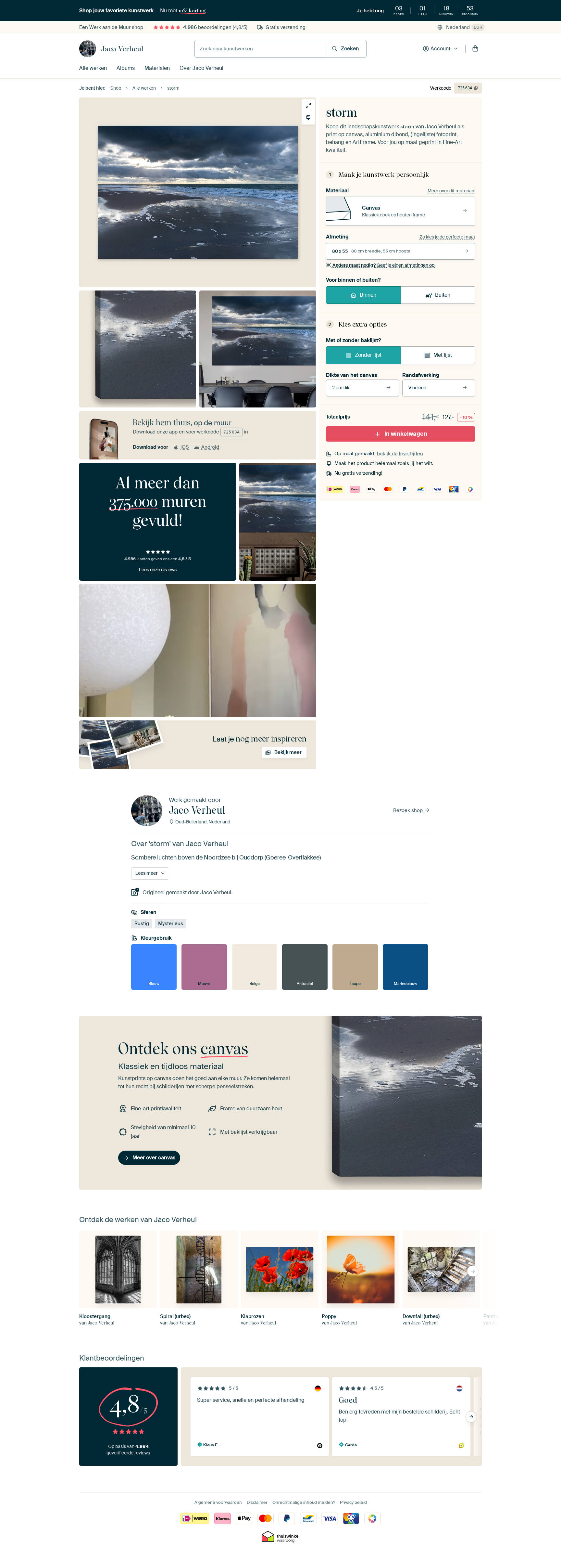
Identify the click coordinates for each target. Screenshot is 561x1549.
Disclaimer (257, 1502)
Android (210, 447)
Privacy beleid (353, 1502)
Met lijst (442, 355)
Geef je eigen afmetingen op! (383, 265)
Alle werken (93, 68)
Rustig (141, 923)
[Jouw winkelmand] (475, 48)
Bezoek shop (408, 810)
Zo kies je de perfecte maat (447, 237)
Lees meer (146, 873)
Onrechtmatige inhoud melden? (303, 1502)
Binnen (368, 294)
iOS (185, 447)
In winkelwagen (405, 434)
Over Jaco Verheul (201, 68)
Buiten (442, 294)
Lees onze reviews (158, 570)
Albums (126, 68)
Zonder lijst (368, 355)
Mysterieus (170, 923)
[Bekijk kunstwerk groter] (308, 105)
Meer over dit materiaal (451, 191)
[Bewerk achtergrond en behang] (308, 117)
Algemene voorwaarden (218, 1502)
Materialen (157, 68)
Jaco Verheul (122, 49)
